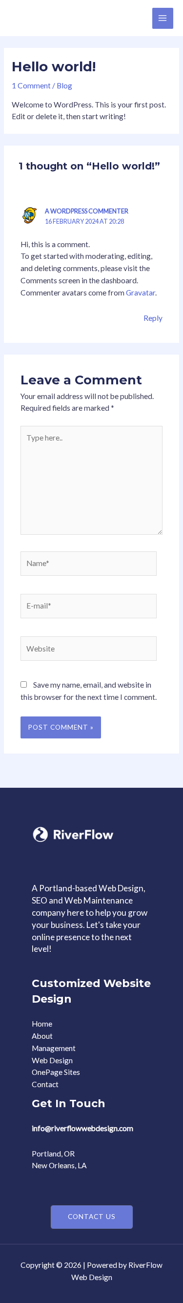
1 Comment (31, 85)
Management (54, 1048)
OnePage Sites (56, 1072)
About (42, 1035)
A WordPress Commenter (86, 211)
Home (42, 1023)
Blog (64, 85)
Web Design (52, 1060)
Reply (153, 318)
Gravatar (140, 292)
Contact (45, 1084)
